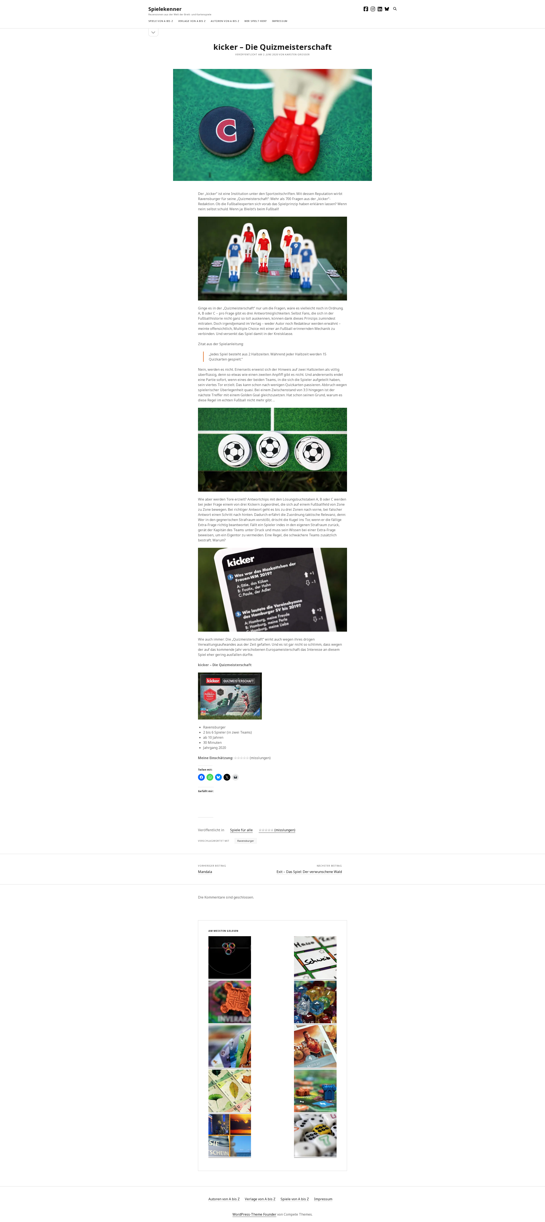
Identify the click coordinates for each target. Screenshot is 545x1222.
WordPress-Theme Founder (254, 1214)
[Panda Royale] (315, 1002)
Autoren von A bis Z (225, 21)
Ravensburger (245, 840)
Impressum (279, 21)
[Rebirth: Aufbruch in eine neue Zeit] (229, 1002)
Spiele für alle (241, 830)
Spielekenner (165, 8)
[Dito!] (315, 958)
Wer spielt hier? (255, 21)
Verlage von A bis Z (192, 21)
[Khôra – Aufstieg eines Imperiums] (315, 1047)
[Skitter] (229, 958)
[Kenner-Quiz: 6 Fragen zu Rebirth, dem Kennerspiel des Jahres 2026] (315, 1091)
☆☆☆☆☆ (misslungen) (277, 830)
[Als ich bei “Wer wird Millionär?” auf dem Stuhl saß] (229, 1136)
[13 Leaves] (229, 1091)
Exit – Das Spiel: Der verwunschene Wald (309, 871)
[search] (395, 9)
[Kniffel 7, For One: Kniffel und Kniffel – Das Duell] (315, 1136)
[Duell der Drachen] (229, 1047)
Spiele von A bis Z (160, 21)
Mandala (205, 871)
